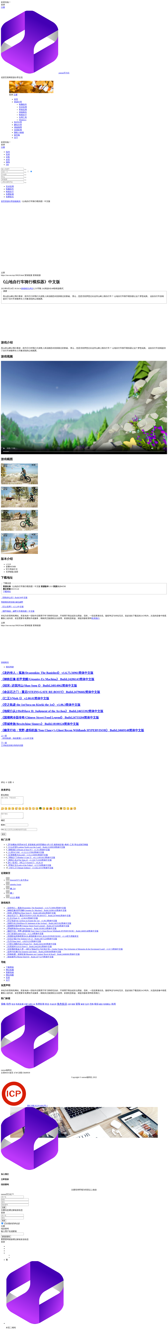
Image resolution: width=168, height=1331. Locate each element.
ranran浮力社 (63, 73)
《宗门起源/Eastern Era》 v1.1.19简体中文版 (24, 934)
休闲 (113, 1004)
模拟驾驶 (10, 667)
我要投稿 (10, 972)
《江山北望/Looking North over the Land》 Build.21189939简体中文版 (36, 847)
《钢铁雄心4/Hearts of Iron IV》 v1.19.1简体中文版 (28, 850)
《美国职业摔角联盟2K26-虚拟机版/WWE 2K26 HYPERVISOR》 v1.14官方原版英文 (42, 936)
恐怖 (92, 1004)
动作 (8, 1004)
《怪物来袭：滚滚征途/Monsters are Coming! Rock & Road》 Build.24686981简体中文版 (43, 954)
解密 (83, 1004)
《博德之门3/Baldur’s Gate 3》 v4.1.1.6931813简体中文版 (31, 857)
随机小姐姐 (19, 132)
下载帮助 (10, 967)
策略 (3, 1004)
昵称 (3, 825)
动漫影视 (18, 130)
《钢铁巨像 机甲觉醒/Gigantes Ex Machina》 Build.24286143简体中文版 (47, 679)
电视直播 (20, 1004)
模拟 (96, 1004)
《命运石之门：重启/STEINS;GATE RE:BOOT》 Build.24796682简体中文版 (50, 691)
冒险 (78, 1004)
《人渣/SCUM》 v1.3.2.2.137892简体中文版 (25, 852)
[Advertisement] (84, 220)
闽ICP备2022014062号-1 (37, 1106)
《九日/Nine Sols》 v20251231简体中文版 (23, 941)
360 (7, 165)
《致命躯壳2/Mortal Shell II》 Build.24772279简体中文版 (29, 957)
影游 (13, 1004)
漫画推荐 (18, 127)
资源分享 (18, 102)
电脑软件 (23, 104)
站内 (8, 152)
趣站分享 (18, 125)
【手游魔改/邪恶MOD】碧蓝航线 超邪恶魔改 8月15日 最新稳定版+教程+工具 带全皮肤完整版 (47, 845)
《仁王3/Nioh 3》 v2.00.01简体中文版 (25, 698)
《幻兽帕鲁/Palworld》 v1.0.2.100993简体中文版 (27, 855)
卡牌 (69, 1004)
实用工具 (23, 117)
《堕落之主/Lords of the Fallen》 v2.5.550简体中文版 (29, 865)
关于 (16, 138)
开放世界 (53, 1004)
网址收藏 (10, 970)
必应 (8, 160)
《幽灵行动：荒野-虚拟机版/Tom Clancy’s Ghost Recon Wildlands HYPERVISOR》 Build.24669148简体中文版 (72, 730)
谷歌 (8, 157)
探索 (73, 1004)
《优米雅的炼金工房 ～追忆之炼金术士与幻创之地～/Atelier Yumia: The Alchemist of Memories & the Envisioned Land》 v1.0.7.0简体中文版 (64, 949)
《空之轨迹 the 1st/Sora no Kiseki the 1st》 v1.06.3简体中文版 (40, 704)
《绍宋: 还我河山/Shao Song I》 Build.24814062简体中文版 (39, 685)
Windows (22, 120)
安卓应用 (23, 107)
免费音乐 (10, 197)
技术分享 (18, 122)
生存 (87, 1004)
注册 (3, 7)
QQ (2, 829)
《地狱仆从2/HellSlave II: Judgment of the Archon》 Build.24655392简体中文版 (52, 711)
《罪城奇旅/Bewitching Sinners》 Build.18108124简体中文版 (40, 723)
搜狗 (8, 162)
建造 (101, 1004)
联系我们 (95, 618)
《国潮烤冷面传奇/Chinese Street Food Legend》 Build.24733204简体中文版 (50, 717)
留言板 (17, 135)
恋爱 (26, 1004)
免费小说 (31, 1004)
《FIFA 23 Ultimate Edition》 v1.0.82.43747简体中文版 (30, 868)
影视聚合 (107, 1004)
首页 (16, 99)
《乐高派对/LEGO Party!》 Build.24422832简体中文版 (29, 946)
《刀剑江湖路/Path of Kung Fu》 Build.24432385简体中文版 (31, 944)
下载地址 (7, 591)
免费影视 (10, 194)
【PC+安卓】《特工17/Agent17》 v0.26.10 (25, 863)
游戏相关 (23, 112)
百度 (8, 154)
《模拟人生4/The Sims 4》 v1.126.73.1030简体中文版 (29, 860)
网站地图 (10, 975)
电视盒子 (23, 115)
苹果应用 (23, 110)
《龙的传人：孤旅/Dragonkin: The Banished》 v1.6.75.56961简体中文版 (47, 672)
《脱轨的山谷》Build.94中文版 (14, 597)
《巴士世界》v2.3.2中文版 (12, 607)
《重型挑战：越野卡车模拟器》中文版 (17, 611)
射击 (47, 1004)
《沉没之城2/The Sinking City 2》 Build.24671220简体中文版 (31, 939)
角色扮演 (62, 1004)
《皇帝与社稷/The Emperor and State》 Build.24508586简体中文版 (33, 952)
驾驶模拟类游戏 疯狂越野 (12, 602)
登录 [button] (3, 5)
